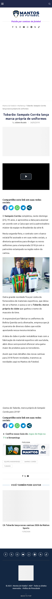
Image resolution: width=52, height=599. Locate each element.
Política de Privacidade (31, 588)
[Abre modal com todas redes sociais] (29, 207)
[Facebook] (12, 27)
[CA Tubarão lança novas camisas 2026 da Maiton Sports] (26, 506)
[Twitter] (16, 27)
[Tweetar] (11, 207)
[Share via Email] (28, 476)
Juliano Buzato (21, 122)
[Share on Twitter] (25, 476)
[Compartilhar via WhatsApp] (17, 207)
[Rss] (35, 27)
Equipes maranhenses (12, 461)
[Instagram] (20, 27)
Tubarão (7, 466)
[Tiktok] (39, 27)
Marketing (21, 106)
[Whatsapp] (27, 27)
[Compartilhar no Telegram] (23, 207)
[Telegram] (31, 27)
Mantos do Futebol (9, 106)
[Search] (49, 3)
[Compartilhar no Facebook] (5, 207)
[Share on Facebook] (22, 476)
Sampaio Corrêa (30, 461)
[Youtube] (24, 27)
